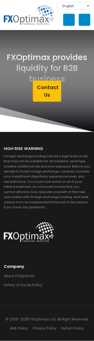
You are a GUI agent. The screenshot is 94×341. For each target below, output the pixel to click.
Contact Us (48, 91)
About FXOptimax (19, 275)
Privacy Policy (45, 328)
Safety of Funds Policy (23, 284)
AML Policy (20, 328)
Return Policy (72, 328)
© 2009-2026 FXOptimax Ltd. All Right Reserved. (47, 319)
